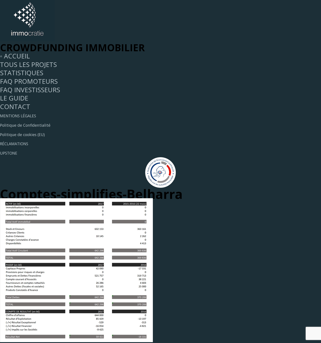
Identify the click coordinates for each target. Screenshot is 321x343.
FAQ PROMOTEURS (29, 81)
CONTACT (15, 106)
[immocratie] (27, 39)
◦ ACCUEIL (15, 56)
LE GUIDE (14, 98)
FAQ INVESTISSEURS (30, 89)
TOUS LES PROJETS (28, 64)
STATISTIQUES (21, 72)
